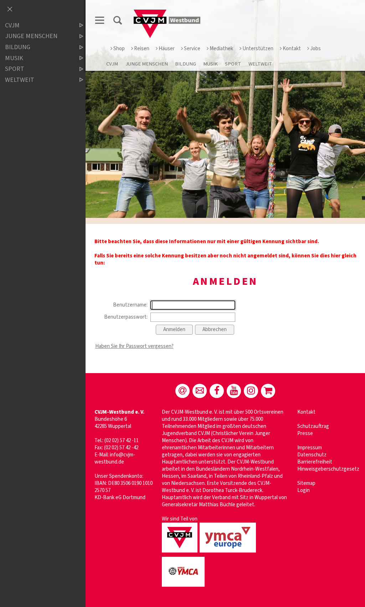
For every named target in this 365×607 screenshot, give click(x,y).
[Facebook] (217, 391)
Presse (305, 433)
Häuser (167, 48)
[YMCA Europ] (229, 553)
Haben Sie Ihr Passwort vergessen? (134, 346)
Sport (233, 64)
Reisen (141, 48)
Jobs (315, 48)
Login (303, 490)
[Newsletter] (199, 391)
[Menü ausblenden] (9, 9)
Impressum (309, 447)
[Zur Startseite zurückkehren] (167, 13)
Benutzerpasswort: (126, 317)
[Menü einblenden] (99, 21)
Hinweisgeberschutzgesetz (328, 469)
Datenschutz (312, 455)
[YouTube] (234, 391)
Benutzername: (130, 305)
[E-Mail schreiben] (182, 391)
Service (192, 48)
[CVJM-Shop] (268, 391)
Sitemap (306, 483)
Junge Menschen (146, 64)
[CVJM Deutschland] (181, 553)
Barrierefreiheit (314, 462)
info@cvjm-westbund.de (114, 458)
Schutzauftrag (313, 426)
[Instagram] (251, 391)
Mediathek (221, 48)
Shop (119, 48)
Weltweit (260, 64)
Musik (210, 64)
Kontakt (292, 48)
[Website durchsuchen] (117, 21)
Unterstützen (257, 48)
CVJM (112, 64)
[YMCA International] (184, 587)
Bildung (185, 64)
